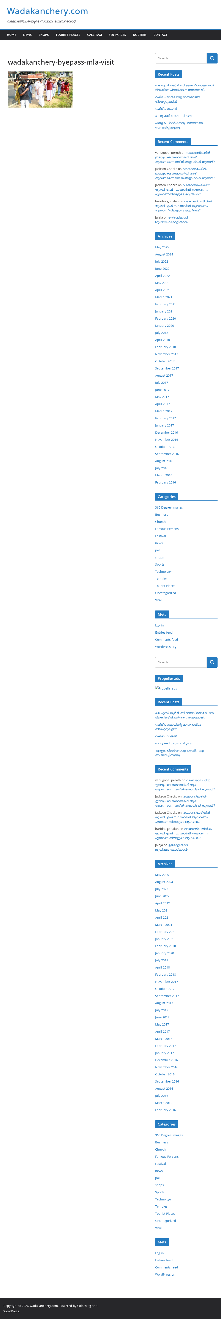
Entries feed (164, 632)
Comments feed (166, 639)
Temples (161, 579)
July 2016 (161, 468)
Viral (158, 600)
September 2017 (167, 368)
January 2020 (164, 325)
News (27, 35)
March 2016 (163, 475)
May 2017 (162, 397)
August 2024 (164, 254)
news (159, 543)
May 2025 (162, 247)
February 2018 (165, 347)
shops (159, 557)
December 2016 (166, 432)
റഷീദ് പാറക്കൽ (166, 108)
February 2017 (165, 418)
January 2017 (164, 425)
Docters (140, 35)
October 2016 (165, 447)
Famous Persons (167, 529)
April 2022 (162, 276)
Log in (159, 625)
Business (161, 514)
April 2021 (162, 290)
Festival (160, 536)
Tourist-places (68, 35)
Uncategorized (165, 593)
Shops (44, 35)
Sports (159, 564)
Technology (163, 571)
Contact (160, 35)
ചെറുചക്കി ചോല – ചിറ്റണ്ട (173, 116)
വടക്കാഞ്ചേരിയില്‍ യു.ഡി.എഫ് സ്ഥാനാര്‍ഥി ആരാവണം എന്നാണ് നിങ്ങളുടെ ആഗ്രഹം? (182, 189)
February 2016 (165, 482)
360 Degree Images (169, 507)
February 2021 (165, 304)
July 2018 (161, 333)
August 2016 (164, 461)
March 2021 (163, 297)
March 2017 (163, 411)
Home (11, 35)
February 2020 (165, 318)
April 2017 (162, 404)
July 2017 (161, 382)
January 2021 (164, 311)
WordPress (11, 1311)
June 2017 (162, 390)
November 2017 (166, 354)
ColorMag (84, 1306)
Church (160, 522)
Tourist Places (165, 586)
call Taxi (94, 35)
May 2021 (162, 283)
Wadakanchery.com (47, 11)
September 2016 (167, 454)
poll (158, 550)
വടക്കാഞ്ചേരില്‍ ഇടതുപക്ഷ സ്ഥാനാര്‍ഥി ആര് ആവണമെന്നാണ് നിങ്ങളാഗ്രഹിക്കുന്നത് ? (185, 157)
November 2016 (166, 440)
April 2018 (162, 340)
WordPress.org (165, 647)
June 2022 (162, 268)
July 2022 (161, 261)
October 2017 (165, 361)
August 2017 (164, 375)
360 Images (117, 35)
